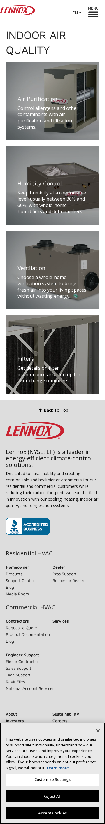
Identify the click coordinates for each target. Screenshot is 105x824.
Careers (60, 720)
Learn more (58, 767)
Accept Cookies (52, 813)
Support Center (20, 580)
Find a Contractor (22, 661)
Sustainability (65, 713)
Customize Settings (52, 779)
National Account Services (30, 688)
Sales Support (18, 668)
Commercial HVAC (30, 607)
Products (14, 573)
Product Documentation (28, 634)
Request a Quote (21, 627)
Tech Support (18, 674)
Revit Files (15, 681)
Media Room (17, 593)
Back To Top (56, 410)
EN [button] (75, 12)
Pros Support (64, 573)
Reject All (52, 796)
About (11, 713)
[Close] (98, 730)
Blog (10, 587)
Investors (15, 720)
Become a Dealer (68, 580)
